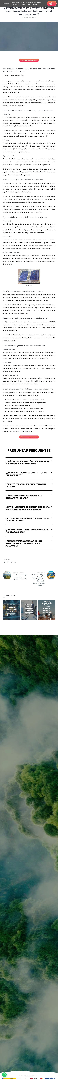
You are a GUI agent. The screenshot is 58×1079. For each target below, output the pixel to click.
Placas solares (29, 4)
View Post (11, 614)
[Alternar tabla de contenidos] (22, 75)
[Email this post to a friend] (15, 562)
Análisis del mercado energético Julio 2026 (29, 607)
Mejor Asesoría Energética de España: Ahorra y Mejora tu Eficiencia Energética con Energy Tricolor (47, 608)
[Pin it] (11, 562)
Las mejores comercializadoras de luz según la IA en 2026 (11, 607)
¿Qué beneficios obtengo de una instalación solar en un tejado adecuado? (24, 543)
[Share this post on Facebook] (4, 562)
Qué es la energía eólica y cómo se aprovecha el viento (16, 576)
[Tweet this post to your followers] (8, 562)
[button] (29, 463)
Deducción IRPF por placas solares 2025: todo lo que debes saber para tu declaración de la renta (42, 579)
